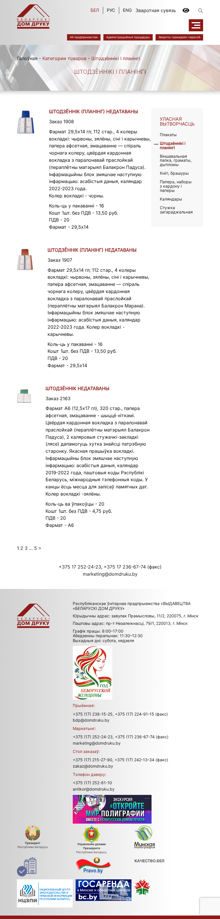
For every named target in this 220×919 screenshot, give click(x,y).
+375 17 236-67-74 (125, 567)
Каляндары (171, 199)
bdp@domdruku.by (91, 720)
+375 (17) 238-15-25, (93, 714)
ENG (127, 10)
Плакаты (168, 134)
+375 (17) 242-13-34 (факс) (141, 759)
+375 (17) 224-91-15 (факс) (141, 714)
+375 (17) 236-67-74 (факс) (141, 736)
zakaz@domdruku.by (93, 766)
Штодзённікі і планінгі (172, 145)
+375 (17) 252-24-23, (93, 736)
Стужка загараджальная (176, 209)
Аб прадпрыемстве (84, 37)
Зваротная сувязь (155, 10)
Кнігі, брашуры (174, 173)
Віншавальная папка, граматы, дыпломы (176, 160)
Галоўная (27, 58)
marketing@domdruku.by (110, 574)
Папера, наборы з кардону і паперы (176, 186)
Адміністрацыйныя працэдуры (128, 37)
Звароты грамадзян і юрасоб (179, 37)
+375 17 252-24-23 (80, 567)
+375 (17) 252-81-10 (92, 782)
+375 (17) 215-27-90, (93, 759)
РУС (111, 10)
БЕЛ (95, 10)
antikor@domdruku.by (94, 789)
